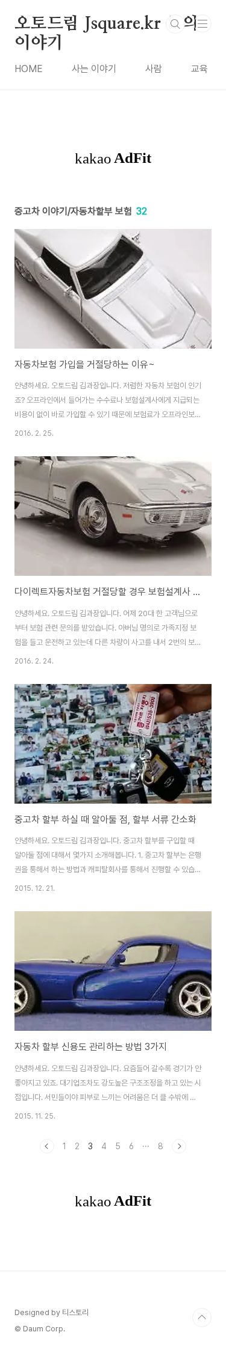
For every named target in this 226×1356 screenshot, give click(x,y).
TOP (202, 1317)
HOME (28, 69)
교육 (199, 69)
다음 (179, 1146)
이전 (47, 1146)
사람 (153, 69)
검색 (175, 24)
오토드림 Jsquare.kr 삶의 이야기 (106, 25)
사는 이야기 (94, 69)
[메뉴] (202, 23)
